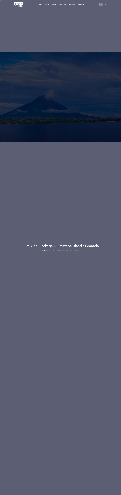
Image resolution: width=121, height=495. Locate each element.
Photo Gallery (81, 4)
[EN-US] (101, 4)
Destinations (72, 4)
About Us (47, 4)
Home (40, 4)
